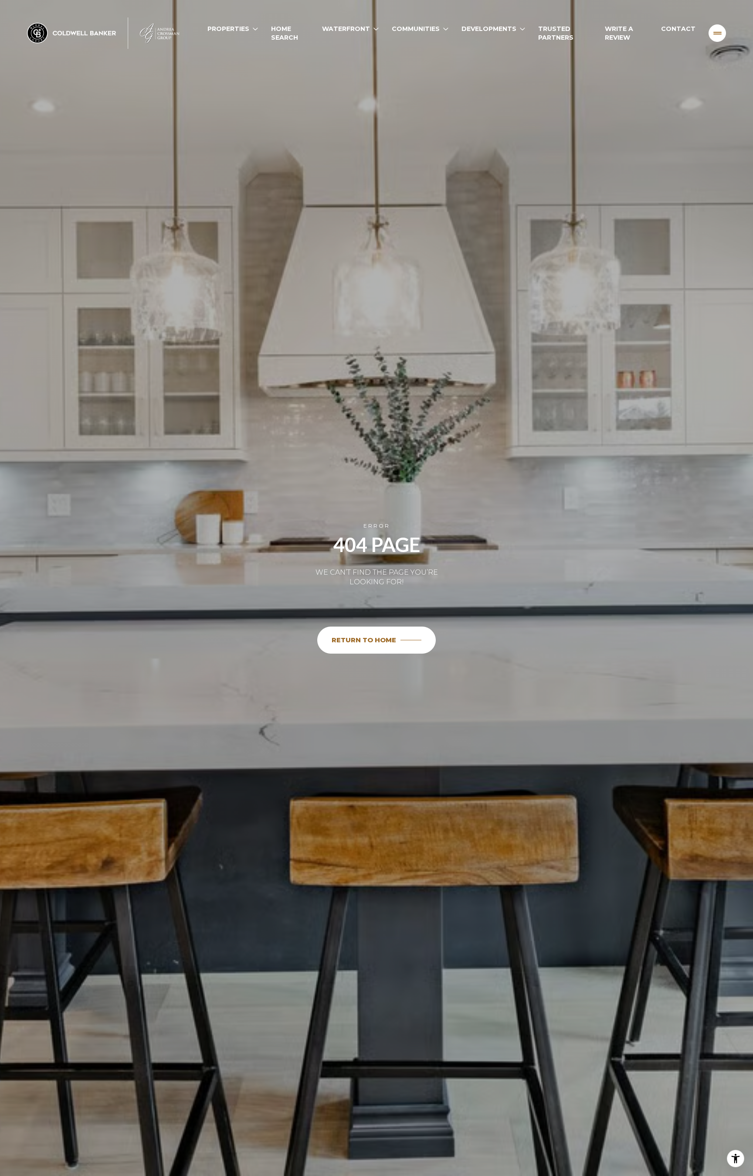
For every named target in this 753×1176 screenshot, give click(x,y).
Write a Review (619, 33)
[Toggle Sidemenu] (717, 33)
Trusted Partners (555, 33)
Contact (678, 29)
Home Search (284, 33)
